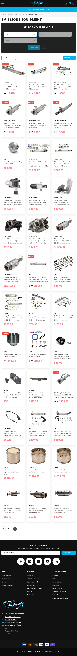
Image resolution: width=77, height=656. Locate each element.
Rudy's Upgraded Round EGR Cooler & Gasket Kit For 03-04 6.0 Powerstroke (63, 318)
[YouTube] (47, 561)
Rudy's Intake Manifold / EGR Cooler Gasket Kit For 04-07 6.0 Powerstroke (62, 279)
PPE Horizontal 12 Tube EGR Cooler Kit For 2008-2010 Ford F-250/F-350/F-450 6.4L (38, 434)
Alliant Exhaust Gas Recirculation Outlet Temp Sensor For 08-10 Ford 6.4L (13, 434)
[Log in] (66, 4)
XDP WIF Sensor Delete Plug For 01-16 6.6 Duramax (13, 163)
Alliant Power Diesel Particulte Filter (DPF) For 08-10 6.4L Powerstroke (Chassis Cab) (12, 279)
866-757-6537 (11, 619)
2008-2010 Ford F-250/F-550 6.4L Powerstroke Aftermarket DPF (37, 511)
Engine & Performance (15, 14)
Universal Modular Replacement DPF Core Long (11, 472)
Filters (67, 58)
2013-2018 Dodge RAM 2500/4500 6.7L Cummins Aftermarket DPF (63, 511)
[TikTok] (38, 561)
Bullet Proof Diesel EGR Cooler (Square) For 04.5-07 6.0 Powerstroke (63, 87)
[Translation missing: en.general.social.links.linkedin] (56, 561)
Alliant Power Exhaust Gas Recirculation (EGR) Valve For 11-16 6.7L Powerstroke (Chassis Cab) (12, 241)
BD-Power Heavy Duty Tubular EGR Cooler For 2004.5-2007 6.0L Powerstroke (36, 395)
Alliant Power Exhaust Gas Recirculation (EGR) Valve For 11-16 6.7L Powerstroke (37, 241)
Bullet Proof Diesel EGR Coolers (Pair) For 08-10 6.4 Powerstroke (38, 125)
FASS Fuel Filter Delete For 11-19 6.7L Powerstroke (37, 355)
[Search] (8, 4)
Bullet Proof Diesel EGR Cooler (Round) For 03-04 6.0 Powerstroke (38, 87)
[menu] (2, 3)
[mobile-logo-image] (37, 3)
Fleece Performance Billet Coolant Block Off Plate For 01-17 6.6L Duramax (13, 395)
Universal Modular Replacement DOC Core (37, 471)
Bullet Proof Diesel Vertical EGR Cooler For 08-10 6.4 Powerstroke (63, 125)
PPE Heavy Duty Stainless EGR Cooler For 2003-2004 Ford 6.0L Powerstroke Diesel (63, 395)
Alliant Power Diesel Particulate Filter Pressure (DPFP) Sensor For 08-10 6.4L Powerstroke (62, 202)
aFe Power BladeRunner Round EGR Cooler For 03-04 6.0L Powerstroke (12, 87)
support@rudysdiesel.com (14, 622)
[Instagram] (29, 561)
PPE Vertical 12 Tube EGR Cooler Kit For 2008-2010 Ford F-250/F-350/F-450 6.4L (62, 434)
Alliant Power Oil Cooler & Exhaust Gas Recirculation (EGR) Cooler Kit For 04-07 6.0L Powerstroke (38, 164)
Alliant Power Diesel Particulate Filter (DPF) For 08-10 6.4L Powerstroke (63, 241)
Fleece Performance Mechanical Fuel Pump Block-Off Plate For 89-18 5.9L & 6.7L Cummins (62, 357)
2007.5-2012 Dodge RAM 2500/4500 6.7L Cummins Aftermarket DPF (12, 511)
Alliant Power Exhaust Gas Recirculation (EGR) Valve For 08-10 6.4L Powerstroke (13, 202)
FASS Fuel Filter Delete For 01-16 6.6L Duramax (12, 355)
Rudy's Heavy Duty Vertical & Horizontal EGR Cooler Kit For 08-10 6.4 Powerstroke (13, 318)
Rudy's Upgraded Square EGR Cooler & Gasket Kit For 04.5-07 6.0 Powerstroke (38, 318)
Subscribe (68, 553)
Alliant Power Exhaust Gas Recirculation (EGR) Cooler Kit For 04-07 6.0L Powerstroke (63, 164)
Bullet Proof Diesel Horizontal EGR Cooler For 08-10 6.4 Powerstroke (12, 125)
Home (2, 14)
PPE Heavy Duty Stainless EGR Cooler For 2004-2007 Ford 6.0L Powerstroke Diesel (38, 279)
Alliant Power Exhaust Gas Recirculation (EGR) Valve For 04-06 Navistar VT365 (37, 202)
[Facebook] (21, 561)
